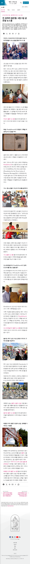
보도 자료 (3, 10)
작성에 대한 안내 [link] (10, 506)
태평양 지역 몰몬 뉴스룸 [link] (10, 471)
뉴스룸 (2, 7)
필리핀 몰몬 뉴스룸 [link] (9, 413)
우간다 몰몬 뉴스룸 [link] (9, 119)
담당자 (18, 10)
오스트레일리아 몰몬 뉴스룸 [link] (11, 328)
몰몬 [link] (22, 453)
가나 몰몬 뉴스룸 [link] (8, 255)
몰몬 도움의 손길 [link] (16, 403)
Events (13, 10)
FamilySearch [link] (7, 165)
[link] (3, 484)
